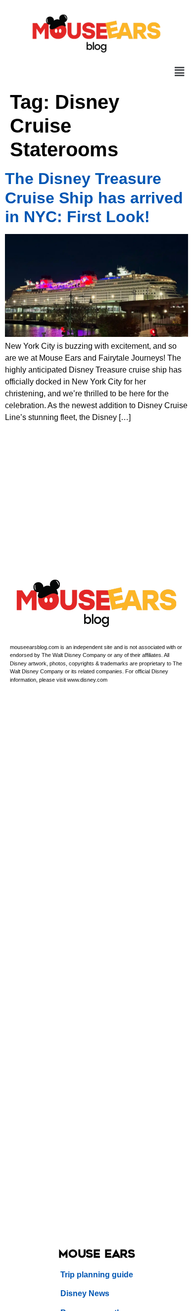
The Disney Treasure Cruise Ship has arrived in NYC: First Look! (94, 198)
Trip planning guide (96, 1274)
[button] (179, 71)
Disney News (84, 1293)
